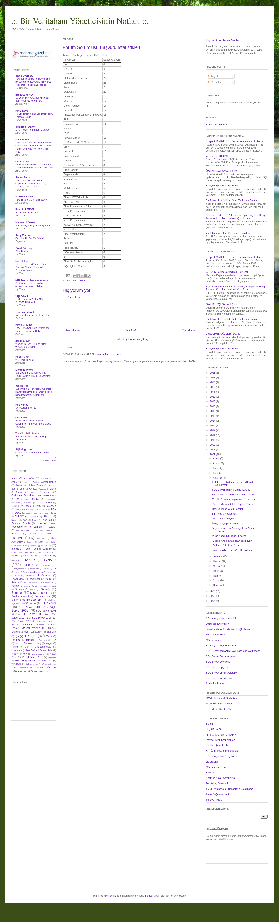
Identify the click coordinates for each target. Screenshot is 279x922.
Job (28, 549)
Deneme (37, 513)
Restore (15, 585)
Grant (48, 534)
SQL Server (48, 603)
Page (17, 572)
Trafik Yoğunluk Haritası (219, 794)
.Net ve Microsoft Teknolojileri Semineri (233, 504)
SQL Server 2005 (30, 607)
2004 (213, 600)
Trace (17, 643)
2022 (213, 387)
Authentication (48, 482)
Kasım (217, 463)
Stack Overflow (24, 75)
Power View (17, 579)
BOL (51, 485)
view (25, 654)
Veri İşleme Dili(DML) (217, 156)
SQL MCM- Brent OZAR (219, 709)
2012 (213, 430)
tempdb (30, 639)
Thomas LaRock (24, 312)
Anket (14, 482)
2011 (213, 435)
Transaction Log (32, 643)
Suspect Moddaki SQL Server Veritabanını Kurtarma (234, 141)
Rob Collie (21, 261)
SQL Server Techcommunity (31, 280)
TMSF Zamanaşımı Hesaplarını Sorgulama (229, 788)
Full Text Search (43, 530)
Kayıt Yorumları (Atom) (135, 339)
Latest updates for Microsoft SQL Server (228, 629)
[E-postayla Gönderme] (68, 275)
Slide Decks (21, 251)
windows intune (31, 664)
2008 (213, 449)
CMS (32, 492)
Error (34, 520)
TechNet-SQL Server (27, 433)
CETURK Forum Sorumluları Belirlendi (227, 271)
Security (45, 589)
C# (30, 488)
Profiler (48, 579)
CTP (39, 502)
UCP (27, 647)
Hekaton (40, 538)
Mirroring (15, 560)
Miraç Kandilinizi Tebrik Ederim (229, 535)
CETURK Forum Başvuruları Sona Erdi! (233, 499)
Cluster (19, 492)
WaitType (52, 657)
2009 (213, 444)
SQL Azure (30, 603)
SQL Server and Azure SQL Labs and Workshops (233, 650)
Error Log (46, 520)
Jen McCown (22, 340)
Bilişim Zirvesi (35, 485)
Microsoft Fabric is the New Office (32, 315)
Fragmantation (22, 530)
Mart (216, 575)
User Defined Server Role (38, 650)
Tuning (15, 646)
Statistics (27, 624)
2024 (213, 382)
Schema (19, 589)
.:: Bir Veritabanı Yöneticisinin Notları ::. (80, 20)
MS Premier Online (216, 767)
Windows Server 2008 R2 (31, 668)
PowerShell (34, 579)
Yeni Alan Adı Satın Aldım (226, 545)
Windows (16, 664)
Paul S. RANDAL (25, 209)
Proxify (210, 772)
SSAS (39, 621)
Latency (14, 552)
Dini (17, 516)
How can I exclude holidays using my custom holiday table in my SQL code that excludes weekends (33, 82)
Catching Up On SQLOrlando (30, 238)
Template (43, 640)
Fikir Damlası (35, 526)
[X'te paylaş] (82, 276)
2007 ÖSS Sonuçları (223, 518)
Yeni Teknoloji (41, 671)
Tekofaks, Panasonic (217, 783)
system (38, 632)
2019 (213, 401)
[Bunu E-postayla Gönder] (75, 276)
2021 (213, 392)
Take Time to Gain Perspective (31, 199)
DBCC (18, 513)
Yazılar (82, 280)
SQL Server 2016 (21, 621)
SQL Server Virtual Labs (219, 678)
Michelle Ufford (24, 369)
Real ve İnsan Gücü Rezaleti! (228, 509)
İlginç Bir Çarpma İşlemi (225, 523)
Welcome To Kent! (24, 360)
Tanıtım (15, 639)
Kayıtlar (215, 76)
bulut (22, 488)
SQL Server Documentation (221, 656)
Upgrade (15, 650)
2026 (213, 372)
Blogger (149, 895)
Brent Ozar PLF (24, 94)
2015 (213, 415)
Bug (13, 488)
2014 (213, 420)
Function (15, 533)
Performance (45, 575)
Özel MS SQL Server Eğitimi (222, 170)
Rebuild (15, 582)
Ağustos (218, 477)
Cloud (53, 488)
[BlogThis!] (78, 276)
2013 (213, 425)
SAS (54, 586)
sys (26, 631)
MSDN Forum (213, 640)
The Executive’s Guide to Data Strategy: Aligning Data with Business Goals (30, 267)
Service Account (20, 596)
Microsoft (47, 555)
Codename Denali (21, 495)
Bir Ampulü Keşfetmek (224, 513)
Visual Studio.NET (32, 657)
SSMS (14, 624)
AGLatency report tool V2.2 (221, 618)
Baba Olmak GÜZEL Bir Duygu (223, 333)
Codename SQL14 (28, 499)
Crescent (28, 503)
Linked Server (29, 552)
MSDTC (29, 565)
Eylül (216, 473)
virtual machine (39, 654)
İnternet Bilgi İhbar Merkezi (221, 740)
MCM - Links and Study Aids (221, 698)
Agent (14, 478)
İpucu (48, 545)
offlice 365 (34, 569)
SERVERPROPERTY (41, 593)
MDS (36, 556)
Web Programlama (25, 660)
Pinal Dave (21, 110)
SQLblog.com (23, 449)
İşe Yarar (16, 548)
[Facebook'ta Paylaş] (85, 276)
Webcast (47, 660)
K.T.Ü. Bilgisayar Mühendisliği (222, 750)
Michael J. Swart (25, 222)
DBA (53, 509)
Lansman (47, 549)
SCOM (32, 589)
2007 (213, 454)
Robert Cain (22, 356)
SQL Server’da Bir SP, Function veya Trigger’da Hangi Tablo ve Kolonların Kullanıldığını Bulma (235, 217)
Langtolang (212, 761)
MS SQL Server (40, 560)
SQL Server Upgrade (217, 667)
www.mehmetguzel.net (108, 354)
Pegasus (51, 572)
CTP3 (49, 502)
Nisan (216, 570)
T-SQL (30, 636)
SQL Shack (21, 296)
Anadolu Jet (46, 478)
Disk (27, 516)
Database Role (23, 509)
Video (14, 653)
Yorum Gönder (75, 297)
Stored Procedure (33, 628)
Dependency (50, 513)
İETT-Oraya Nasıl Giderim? (221, 734)
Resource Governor (44, 582)
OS (54, 568)
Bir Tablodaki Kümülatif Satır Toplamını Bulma (231, 200)
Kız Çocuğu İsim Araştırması (222, 185)
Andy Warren (23, 235)
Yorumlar (215, 82)
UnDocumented (43, 646)
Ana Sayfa (131, 330)
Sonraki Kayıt (72, 330)
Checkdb (42, 489)
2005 (213, 596)
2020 (213, 396)
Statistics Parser (215, 683)
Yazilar (22, 671)
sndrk (113, 895)
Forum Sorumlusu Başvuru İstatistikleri (233, 494)
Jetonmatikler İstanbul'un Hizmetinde (232, 550)
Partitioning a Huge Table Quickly (32, 225)
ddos (28, 513)
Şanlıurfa (51, 632)
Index (41, 542)
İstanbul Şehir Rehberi (218, 745)
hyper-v (30, 542)
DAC (38, 506)
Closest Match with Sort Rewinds (32, 452)
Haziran (217, 561)
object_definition (18, 569)
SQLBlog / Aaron (25, 126)
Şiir (17, 636)
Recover (27, 582)
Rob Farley (21, 404)
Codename (45, 492)
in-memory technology (30, 545)
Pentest (18, 576)
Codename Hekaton (45, 495)
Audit (35, 482)
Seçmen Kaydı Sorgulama (220, 777)
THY (53, 640)
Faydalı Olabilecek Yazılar (223, 40)
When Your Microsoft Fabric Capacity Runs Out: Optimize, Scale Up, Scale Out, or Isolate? (33, 183)
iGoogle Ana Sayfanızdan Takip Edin (232, 540)
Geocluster (33, 534)
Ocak (216, 585)
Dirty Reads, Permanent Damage (32, 129)
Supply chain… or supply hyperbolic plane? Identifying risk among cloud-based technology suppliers (34, 392)
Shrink (14, 599)
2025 (213, 377)
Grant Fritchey (23, 248)
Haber (16, 538)
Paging (27, 572)
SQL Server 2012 (32, 614)
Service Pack (42, 596)
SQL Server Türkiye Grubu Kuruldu (231, 489)
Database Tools (40, 509)
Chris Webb (22, 161)
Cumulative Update (21, 506)
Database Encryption (217, 623)
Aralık (216, 458)
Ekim (216, 468)
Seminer (17, 592)
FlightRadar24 (213, 729)
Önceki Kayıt (189, 330)
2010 (213, 440)
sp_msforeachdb (31, 599)
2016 (213, 411)
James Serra (22, 177)
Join (36, 549)
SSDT (49, 621)
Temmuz (218, 556)
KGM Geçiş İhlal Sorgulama (221, 756)
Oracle (46, 569)
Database (51, 505)
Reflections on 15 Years (27, 212)
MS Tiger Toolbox (215, 634)
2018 (213, 406)
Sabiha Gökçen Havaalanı (36, 586)
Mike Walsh (22, 139)
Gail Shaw (21, 417)
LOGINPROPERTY (47, 552)
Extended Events (20, 523)
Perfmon (30, 576)
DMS (36, 517)
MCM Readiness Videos (219, 703)
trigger (49, 643)
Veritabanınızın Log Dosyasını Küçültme (228, 233)
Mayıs (217, 566)
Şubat (216, 580)
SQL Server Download (218, 661)
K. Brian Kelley (24, 196)
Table (49, 636)
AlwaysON (29, 478)
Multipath (46, 565)
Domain (14, 520)
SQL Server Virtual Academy (222, 672)
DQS (25, 520)
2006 (213, 591)
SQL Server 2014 (41, 617)
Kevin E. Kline (23, 325)
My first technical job (25, 408)
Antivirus (25, 482)
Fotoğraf (51, 527)
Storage (40, 625)
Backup (19, 485)
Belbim (210, 723)
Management (21, 555)
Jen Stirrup (21, 385)
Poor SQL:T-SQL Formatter (221, 645)
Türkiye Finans (214, 799)
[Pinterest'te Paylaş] (89, 276)
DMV (46, 516)
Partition (38, 572)
